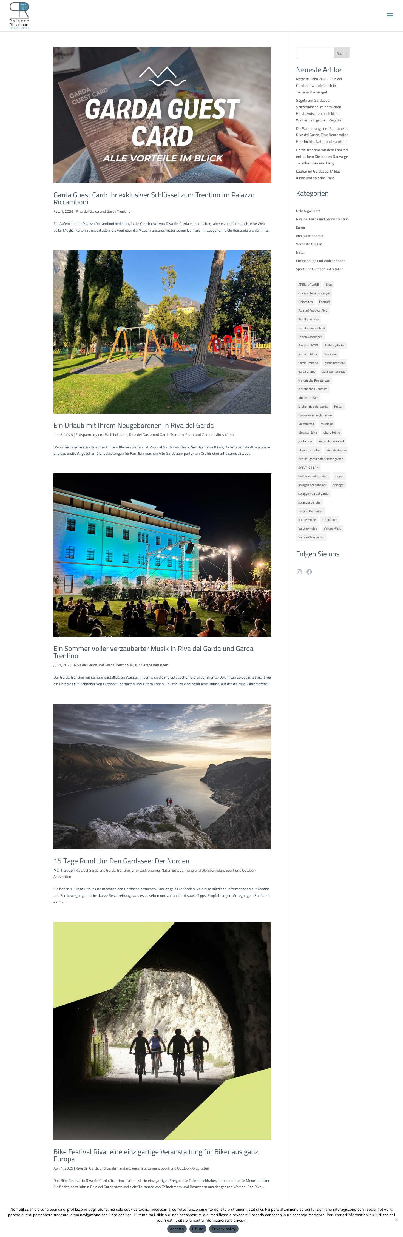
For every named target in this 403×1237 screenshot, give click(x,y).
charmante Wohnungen (314, 293)
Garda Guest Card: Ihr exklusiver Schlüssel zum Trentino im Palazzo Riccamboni (154, 198)
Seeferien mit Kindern (313, 476)
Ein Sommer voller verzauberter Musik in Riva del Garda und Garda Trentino (153, 652)
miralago (327, 424)
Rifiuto (198, 1229)
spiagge (338, 485)
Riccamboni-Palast (331, 441)
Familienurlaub (308, 319)
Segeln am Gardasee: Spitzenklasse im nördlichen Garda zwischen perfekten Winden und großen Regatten (320, 110)
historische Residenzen (314, 380)
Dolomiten (305, 301)
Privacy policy (224, 1229)
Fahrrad (324, 301)
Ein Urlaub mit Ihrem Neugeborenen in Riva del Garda (133, 425)
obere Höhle (331, 432)
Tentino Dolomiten (310, 511)
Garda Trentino (308, 363)
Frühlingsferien (335, 345)
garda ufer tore (335, 363)
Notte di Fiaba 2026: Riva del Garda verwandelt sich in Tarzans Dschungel (319, 85)
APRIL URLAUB (308, 284)
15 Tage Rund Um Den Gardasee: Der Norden (121, 861)
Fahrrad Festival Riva (312, 310)
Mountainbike (307, 432)
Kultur (135, 665)
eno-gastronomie (146, 870)
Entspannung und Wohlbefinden (101, 434)
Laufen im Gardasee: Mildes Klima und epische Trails (318, 174)
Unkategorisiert (308, 210)
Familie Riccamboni (311, 328)
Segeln (339, 476)
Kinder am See (308, 397)
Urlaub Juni (329, 519)
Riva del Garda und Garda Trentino (103, 211)
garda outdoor (307, 354)
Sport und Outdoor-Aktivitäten (209, 434)
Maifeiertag (306, 424)
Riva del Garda (336, 450)
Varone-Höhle (307, 528)
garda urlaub (306, 371)
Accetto (177, 1229)
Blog (329, 284)
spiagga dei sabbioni (312, 485)
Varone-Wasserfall (311, 537)
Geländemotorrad (333, 371)
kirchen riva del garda (313, 406)
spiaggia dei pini (309, 502)
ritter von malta (309, 450)
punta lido (305, 441)
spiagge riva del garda (313, 493)
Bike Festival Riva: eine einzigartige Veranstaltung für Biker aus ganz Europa (155, 1155)
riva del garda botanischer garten (320, 459)
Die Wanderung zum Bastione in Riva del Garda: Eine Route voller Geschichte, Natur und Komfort (322, 135)
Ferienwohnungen (310, 337)
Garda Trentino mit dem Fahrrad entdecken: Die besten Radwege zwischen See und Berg (322, 156)
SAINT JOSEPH (308, 467)
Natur (165, 870)
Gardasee (330, 354)
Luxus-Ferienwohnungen (315, 415)
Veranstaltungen (154, 665)
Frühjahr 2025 (308, 345)
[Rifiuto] (396, 1219)
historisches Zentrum (312, 389)
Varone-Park (332, 528)
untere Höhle (307, 519)
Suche (342, 53)
